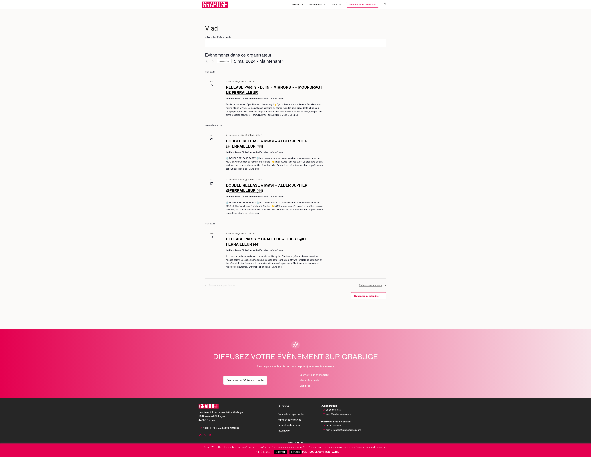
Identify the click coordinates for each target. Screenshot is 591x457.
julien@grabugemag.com (338, 414)
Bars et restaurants (289, 425)
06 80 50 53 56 (333, 409)
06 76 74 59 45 (333, 425)
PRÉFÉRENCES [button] (262, 452)
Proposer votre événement (362, 4)
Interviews (284, 430)
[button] (385, 4)
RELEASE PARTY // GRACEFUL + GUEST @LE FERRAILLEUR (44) (267, 241)
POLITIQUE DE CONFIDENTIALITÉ (320, 452)
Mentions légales (295, 442)
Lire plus (294, 114)
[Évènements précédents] (207, 61)
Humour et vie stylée (289, 419)
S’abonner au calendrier (366, 295)
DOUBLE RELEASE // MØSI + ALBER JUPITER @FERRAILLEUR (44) (266, 143)
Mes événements (309, 380)
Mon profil (305, 385)
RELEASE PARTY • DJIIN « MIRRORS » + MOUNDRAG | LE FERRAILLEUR (274, 89)
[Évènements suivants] (213, 61)
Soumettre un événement (314, 374)
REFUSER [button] (295, 452)
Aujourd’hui (224, 61)
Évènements (316, 4)
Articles (296, 4)
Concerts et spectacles (291, 414)
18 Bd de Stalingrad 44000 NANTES (221, 428)
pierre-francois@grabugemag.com (343, 430)
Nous (334, 4)
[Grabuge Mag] (215, 4)
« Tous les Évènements (218, 37)
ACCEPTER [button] (280, 452)
